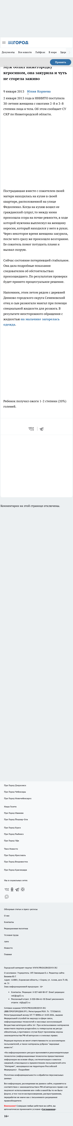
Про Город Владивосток (16, 861)
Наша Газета (10, 806)
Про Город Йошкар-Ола (16, 819)
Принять (60, 62)
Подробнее (23, 1069)
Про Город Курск (12, 827)
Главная (8, 954)
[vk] (32, 428)
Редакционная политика (16, 928)
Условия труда (11, 935)
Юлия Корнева (39, 91)
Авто (6, 941)
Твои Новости (11, 848)
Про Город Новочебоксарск (17, 798)
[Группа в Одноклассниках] (12, 889)
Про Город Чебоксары (15, 791)
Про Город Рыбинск (14, 834)
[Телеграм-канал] (17, 889)
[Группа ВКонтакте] (6, 889)
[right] (69, 52)
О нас (7, 915)
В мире (53, 52)
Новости (8, 948)
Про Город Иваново (14, 813)
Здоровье (65, 52)
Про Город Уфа (11, 840)
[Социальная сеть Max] (6, 896)
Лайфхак (40, 52)
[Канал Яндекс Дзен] (22, 889)
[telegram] (42, 428)
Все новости (25, 52)
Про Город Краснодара (15, 869)
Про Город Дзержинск (15, 785)
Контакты (9, 922)
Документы (8, 52)
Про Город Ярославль (15, 855)
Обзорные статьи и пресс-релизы (21, 909)
